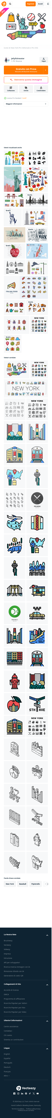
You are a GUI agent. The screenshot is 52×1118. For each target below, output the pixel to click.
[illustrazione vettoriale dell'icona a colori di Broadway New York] (14, 627)
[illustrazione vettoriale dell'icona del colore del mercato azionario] (14, 809)
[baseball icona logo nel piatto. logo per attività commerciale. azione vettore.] (14, 741)
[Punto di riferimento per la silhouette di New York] (15, 240)
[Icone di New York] (16, 478)
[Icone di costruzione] (14, 416)
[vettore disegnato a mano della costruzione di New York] (14, 294)
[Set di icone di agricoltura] (14, 399)
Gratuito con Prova (26, 70)
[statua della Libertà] (36, 242)
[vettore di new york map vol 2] (14, 278)
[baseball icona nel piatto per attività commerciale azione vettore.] (14, 944)
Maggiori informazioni (14, 103)
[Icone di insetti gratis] (16, 433)
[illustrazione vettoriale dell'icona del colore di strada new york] (14, 1035)
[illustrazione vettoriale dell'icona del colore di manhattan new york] (14, 1012)
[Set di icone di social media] (31, 452)
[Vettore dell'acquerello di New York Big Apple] (14, 311)
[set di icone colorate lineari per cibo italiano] (25, 379)
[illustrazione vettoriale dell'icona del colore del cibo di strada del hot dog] (14, 786)
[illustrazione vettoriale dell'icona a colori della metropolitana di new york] (14, 650)
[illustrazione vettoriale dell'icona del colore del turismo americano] (14, 673)
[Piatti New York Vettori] (14, 225)
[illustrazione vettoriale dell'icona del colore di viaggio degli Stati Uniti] (14, 763)
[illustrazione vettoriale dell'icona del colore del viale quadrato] (14, 605)
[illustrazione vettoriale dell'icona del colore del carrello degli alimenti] (14, 922)
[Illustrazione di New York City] (35, 178)
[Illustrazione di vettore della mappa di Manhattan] (14, 327)
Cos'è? (24, 98)
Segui (44, 61)
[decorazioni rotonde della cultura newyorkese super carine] (16, 204)
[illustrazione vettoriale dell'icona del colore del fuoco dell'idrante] (14, 1080)
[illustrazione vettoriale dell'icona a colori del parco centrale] (14, 582)
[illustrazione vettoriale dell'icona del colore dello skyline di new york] (14, 877)
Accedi (40, 4)
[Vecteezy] (3, 3)
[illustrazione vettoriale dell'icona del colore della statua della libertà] (14, 695)
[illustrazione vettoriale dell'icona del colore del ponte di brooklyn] (14, 899)
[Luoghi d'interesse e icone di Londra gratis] (14, 343)
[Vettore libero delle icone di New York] (14, 156)
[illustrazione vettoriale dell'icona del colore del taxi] (14, 967)
